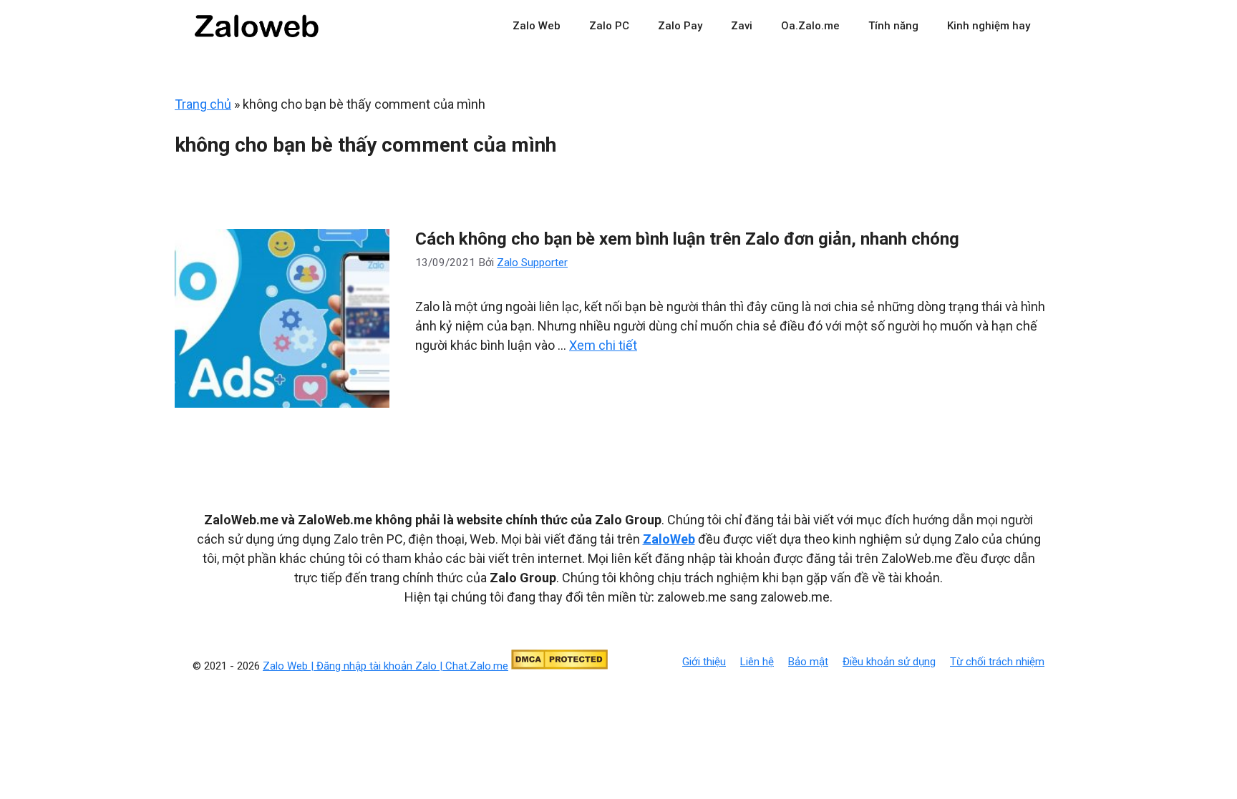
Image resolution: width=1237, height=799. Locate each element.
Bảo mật (808, 661)
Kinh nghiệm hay (988, 25)
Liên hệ (757, 661)
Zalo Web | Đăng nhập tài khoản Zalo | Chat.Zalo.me (385, 666)
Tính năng (893, 25)
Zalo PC (609, 25)
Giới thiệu (704, 661)
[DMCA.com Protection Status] (559, 666)
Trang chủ (203, 104)
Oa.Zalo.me (810, 25)
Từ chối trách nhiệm (997, 661)
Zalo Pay (680, 25)
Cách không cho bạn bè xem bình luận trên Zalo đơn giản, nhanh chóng (687, 239)
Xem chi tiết (603, 345)
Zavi (741, 25)
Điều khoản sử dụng (889, 661)
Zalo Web (537, 25)
